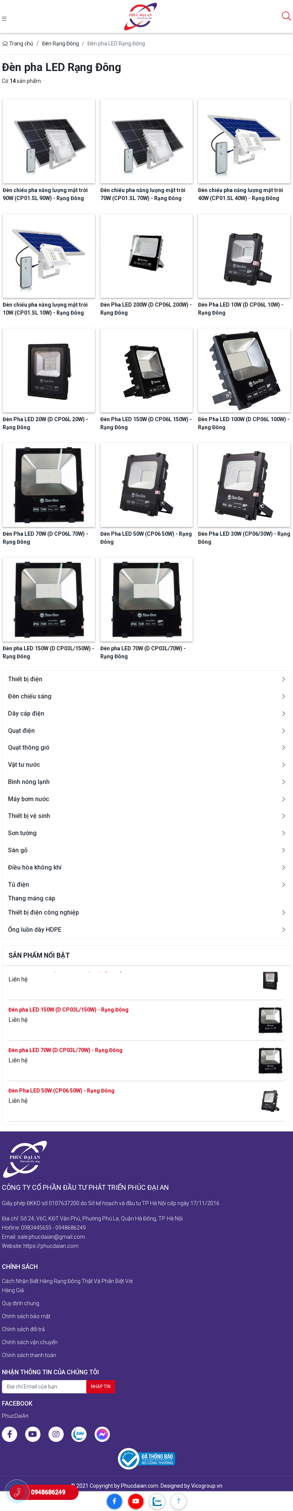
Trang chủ (20, 43)
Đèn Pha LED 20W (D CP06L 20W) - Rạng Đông (45, 423)
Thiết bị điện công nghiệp (43, 912)
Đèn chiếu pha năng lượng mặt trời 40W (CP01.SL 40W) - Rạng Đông (240, 194)
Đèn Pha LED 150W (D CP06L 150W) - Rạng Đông (146, 423)
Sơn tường (22, 833)
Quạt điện (21, 730)
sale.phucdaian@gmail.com (51, 1237)
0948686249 (70, 1228)
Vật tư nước (24, 764)
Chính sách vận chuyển (30, 1342)
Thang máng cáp (31, 898)
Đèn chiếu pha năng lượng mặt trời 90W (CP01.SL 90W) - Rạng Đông (45, 194)
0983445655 (36, 1228)
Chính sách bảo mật (26, 1316)
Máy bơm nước (28, 799)
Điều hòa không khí (34, 867)
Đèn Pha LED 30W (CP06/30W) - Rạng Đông (244, 538)
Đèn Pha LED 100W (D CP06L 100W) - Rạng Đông (244, 423)
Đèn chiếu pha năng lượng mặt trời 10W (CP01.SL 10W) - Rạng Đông (45, 309)
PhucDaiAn (15, 1416)
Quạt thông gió (29, 747)
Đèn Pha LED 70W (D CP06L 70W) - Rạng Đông (45, 538)
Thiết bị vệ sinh (29, 815)
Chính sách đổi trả (23, 1329)
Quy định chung (20, 1303)
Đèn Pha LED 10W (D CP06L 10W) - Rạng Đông (240, 309)
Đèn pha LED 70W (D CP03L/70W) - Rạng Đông (65, 1034)
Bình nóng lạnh (29, 781)
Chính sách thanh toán (29, 1355)
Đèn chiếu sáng (30, 696)
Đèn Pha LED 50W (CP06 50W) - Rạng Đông (61, 1074)
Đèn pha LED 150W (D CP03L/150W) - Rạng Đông (68, 993)
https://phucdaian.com (51, 1246)
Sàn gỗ (17, 850)
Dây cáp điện (26, 713)
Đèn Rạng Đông (60, 43)
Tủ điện (18, 884)
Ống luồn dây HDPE (34, 929)
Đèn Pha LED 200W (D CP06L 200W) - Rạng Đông (146, 309)
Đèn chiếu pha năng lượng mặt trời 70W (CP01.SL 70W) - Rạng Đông (92, 1115)
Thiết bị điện (25, 679)
